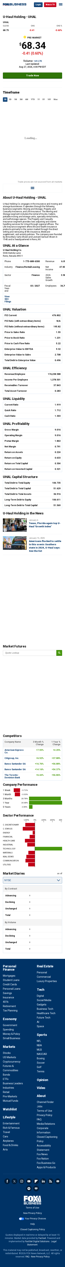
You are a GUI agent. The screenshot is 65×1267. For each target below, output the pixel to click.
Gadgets (41, 1004)
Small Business (11, 1038)
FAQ (39, 1119)
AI (38, 1021)
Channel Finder (45, 1102)
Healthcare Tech (46, 1013)
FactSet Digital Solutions (37, 1241)
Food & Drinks (10, 1145)
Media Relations (46, 1123)
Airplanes (8, 1140)
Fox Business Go (46, 1163)
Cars (5, 1136)
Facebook (7, 1181)
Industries (8, 1087)
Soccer (41, 1062)
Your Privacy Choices (35, 1218)
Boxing (41, 1058)
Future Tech (43, 1017)
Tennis (40, 1071)
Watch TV (50, 4)
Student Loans (11, 980)
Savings (7, 993)
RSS (50, 1181)
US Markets (9, 1057)
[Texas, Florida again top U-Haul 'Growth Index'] (15, 525)
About (41, 1096)
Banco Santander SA (15, 764)
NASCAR (42, 1054)
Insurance (8, 997)
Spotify (29, 1188)
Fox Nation (43, 1158)
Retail (6, 1092)
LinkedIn (43, 1181)
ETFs (5, 1079)
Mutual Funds (10, 1100)
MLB (39, 1049)
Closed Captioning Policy (32, 1229)
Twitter (14, 1181)
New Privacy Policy (32, 1213)
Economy (10, 1019)
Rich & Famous (11, 1127)
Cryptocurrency (11, 1061)
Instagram (22, 1181)
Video (41, 1088)
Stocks (7, 1052)
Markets (9, 1047)
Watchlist (10, 1109)
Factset (42, 1238)
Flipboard (36, 1181)
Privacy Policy (44, 1115)
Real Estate (45, 966)
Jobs (39, 1106)
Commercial (44, 976)
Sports (42, 1035)
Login (38, 4)
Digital (40, 995)
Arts (5, 1149)
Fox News (42, 1154)
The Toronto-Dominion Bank (12, 776)
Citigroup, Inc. (12, 758)
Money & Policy (11, 1033)
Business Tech (45, 1008)
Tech (40, 989)
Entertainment (11, 1123)
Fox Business (14, 4)
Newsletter (58, 1181)
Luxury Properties (47, 981)
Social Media (44, 1000)
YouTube (29, 1181)
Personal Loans (11, 988)
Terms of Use (44, 1110)
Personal (42, 972)
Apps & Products (46, 1167)
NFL (39, 1041)
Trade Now (32, 75)
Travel (6, 1132)
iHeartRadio (36, 1188)
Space (40, 1026)
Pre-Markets (10, 1096)
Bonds (6, 1074)
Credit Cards (10, 984)
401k (5, 1001)
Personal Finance (9, 967)
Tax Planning (10, 1010)
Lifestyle (9, 1117)
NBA (39, 1045)
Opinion (42, 1080)
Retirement (9, 1006)
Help (32, 1224)
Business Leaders (13, 1083)
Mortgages (9, 975)
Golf (39, 1067)
